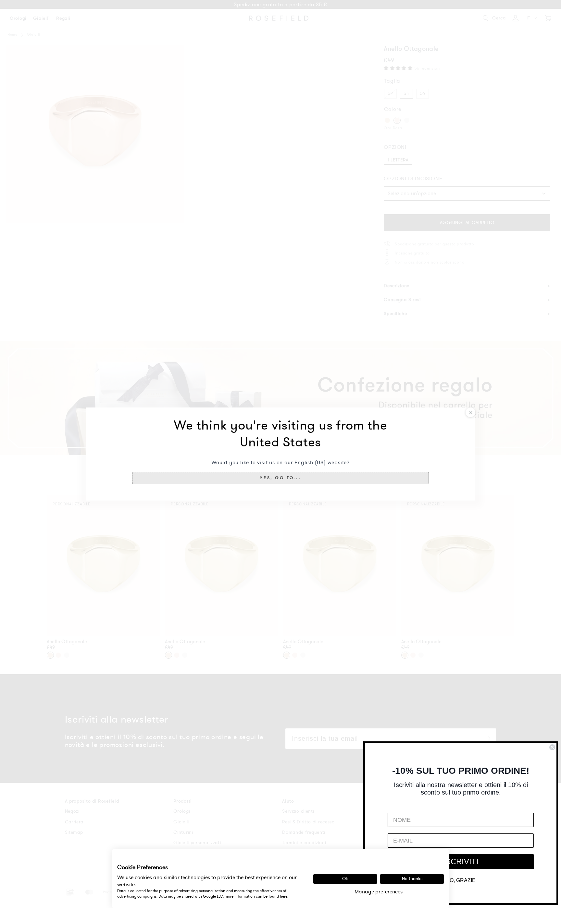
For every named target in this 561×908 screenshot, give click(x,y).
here (283, 896)
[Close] (470, 412)
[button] (280, 477)
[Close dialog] (552, 747)
